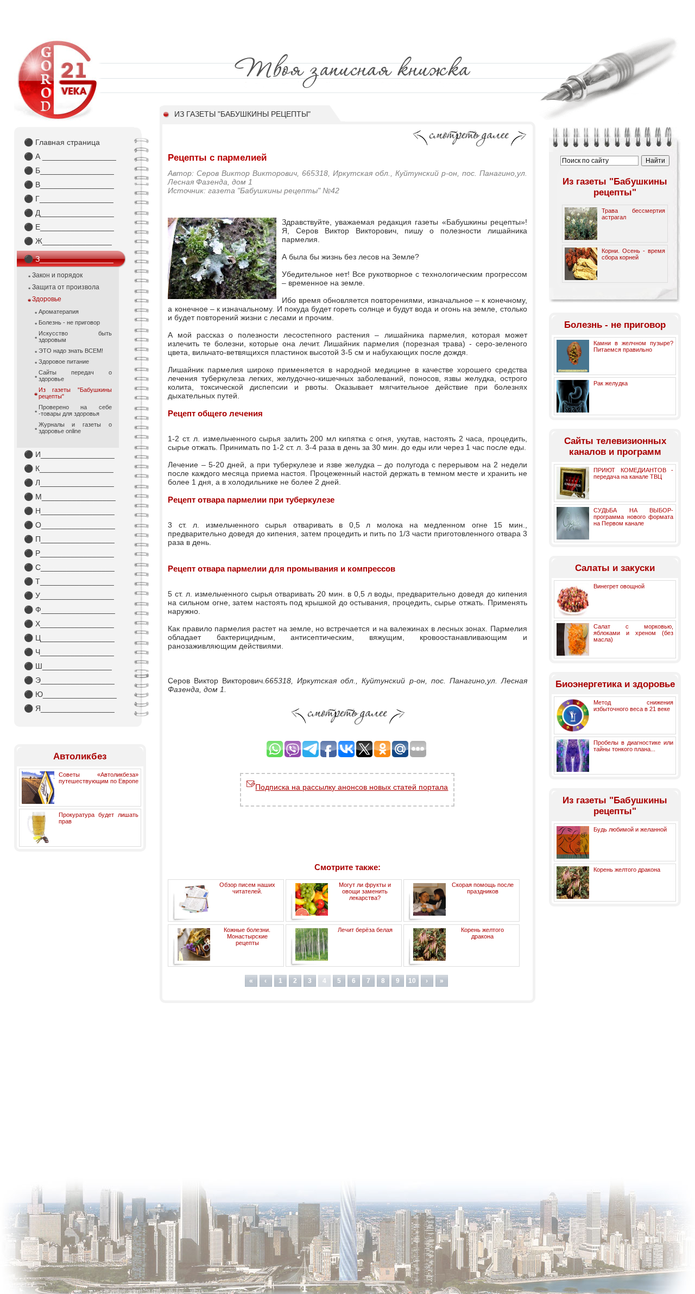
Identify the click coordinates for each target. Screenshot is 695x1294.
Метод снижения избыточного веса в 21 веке (633, 705)
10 (412, 981)
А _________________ (70, 156)
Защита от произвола (65, 287)
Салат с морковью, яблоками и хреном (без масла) (633, 633)
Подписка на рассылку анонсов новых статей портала (351, 787)
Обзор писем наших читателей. (247, 888)
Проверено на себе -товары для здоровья (75, 410)
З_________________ (68, 259)
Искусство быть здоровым (75, 336)
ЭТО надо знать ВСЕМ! (71, 350)
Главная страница (62, 142)
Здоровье (46, 299)
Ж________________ (68, 241)
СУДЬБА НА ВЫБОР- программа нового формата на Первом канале (633, 517)
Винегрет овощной (619, 586)
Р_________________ (69, 553)
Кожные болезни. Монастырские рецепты (247, 936)
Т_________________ (69, 581)
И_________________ (69, 454)
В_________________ (69, 184)
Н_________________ (69, 510)
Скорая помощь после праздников (483, 888)
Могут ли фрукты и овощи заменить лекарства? (365, 891)
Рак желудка (610, 383)
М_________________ (70, 496)
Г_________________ (68, 198)
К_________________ (68, 468)
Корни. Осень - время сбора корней (633, 254)
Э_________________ (69, 680)
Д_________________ (69, 212)
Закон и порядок (57, 275)
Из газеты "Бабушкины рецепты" (75, 392)
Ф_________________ (69, 609)
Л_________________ (69, 482)
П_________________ (69, 539)
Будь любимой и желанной (630, 829)
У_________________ (69, 595)
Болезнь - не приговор (69, 322)
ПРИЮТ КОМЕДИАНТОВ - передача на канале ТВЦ (633, 473)
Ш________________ (68, 666)
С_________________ (69, 567)
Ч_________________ (69, 652)
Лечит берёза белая (365, 930)
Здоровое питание (64, 361)
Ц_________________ (69, 637)
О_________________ (69, 525)
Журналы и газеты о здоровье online (75, 427)
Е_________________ (69, 227)
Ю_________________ (70, 694)
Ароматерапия (59, 311)
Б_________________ (69, 170)
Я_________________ (69, 708)
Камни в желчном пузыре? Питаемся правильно (633, 346)
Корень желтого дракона (482, 933)
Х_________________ (69, 623)
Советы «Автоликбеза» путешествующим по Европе (98, 777)
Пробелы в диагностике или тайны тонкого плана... (633, 745)
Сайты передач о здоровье (75, 375)
